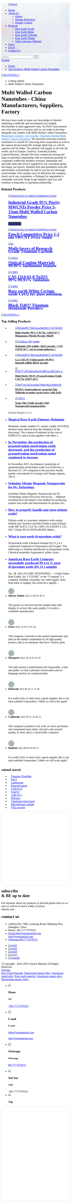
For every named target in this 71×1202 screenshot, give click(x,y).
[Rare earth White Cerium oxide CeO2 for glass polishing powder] (13, 286)
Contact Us (14, 50)
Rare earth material (25, 976)
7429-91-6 (16, 788)
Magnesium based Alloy (37, 973)
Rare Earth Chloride (26, 35)
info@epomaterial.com (20, 936)
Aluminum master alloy (49, 976)
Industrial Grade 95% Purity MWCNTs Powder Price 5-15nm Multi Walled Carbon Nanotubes (34, 209)
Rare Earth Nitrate (25, 38)
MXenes (15, 798)
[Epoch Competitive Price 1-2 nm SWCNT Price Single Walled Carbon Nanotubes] (32, 229)
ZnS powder (31, 135)
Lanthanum (17, 782)
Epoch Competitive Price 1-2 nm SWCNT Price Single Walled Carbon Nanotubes (33, 237)
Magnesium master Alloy (14, 979)
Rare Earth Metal (24, 31)
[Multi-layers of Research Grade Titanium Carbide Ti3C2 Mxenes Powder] (10, 243)
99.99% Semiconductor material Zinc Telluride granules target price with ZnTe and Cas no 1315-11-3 (38, 392)
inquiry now (8, 909)
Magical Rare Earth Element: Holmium (36, 419)
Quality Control (23, 22)
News (11, 44)
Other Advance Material (28, 41)
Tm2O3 (15, 791)
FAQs (11, 47)
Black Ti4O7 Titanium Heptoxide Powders (28, 306)
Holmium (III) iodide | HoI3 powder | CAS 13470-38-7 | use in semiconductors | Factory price (39, 349)
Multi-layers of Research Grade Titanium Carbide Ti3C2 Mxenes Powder (30, 251)
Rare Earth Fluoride (12, 973)
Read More (15, 223)
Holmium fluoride (49, 135)
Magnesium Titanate (12, 135)
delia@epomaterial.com (24, 933)
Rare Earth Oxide (24, 28)
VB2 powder (18, 807)
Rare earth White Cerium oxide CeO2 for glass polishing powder (35, 294)
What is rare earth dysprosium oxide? (35, 536)
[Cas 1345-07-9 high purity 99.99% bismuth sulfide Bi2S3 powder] (38, 355)
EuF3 (14, 779)
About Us (13, 13)
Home (11, 10)
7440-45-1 (16, 795)
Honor (18, 16)
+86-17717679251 (18, 1006)
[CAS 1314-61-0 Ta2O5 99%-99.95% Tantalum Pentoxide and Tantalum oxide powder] (13, 272)
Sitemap (5, 970)
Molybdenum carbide (22, 804)
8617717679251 (23, 939)
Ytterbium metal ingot (23, 801)
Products (13, 25)
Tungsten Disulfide (21, 776)
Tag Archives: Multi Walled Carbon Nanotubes (33, 69)
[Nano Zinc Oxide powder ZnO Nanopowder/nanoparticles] (20, 398)
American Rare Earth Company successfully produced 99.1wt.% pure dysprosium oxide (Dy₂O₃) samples (34, 563)
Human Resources (25, 19)
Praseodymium (19, 785)
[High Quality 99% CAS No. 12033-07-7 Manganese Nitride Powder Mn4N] (38, 328)
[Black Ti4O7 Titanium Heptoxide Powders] (13, 300)
